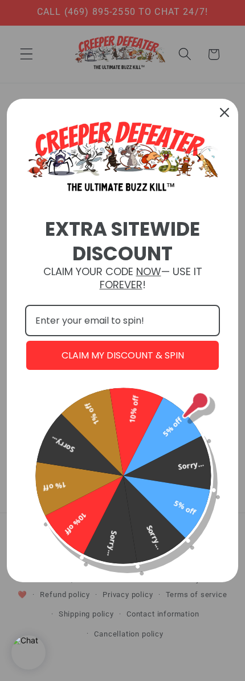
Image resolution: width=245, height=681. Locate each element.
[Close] (224, 112)
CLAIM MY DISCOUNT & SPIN (123, 355)
